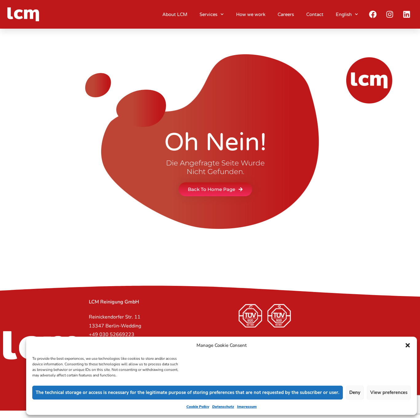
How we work (250, 14)
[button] (408, 345)
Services (208, 14)
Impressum (247, 406)
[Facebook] (373, 14)
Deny (354, 392)
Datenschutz (223, 406)
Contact (314, 14)
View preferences (388, 392)
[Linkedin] (406, 14)
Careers (286, 14)
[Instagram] (390, 14)
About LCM (174, 14)
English (344, 14)
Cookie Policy (197, 406)
